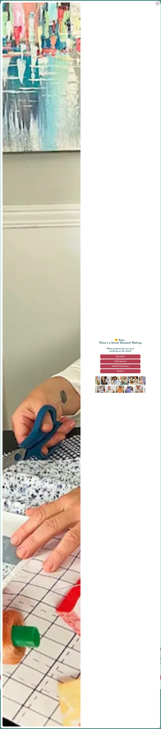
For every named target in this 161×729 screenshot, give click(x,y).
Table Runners (120, 361)
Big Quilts (120, 356)
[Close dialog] (157, 3)
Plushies (120, 371)
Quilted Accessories (120, 366)
